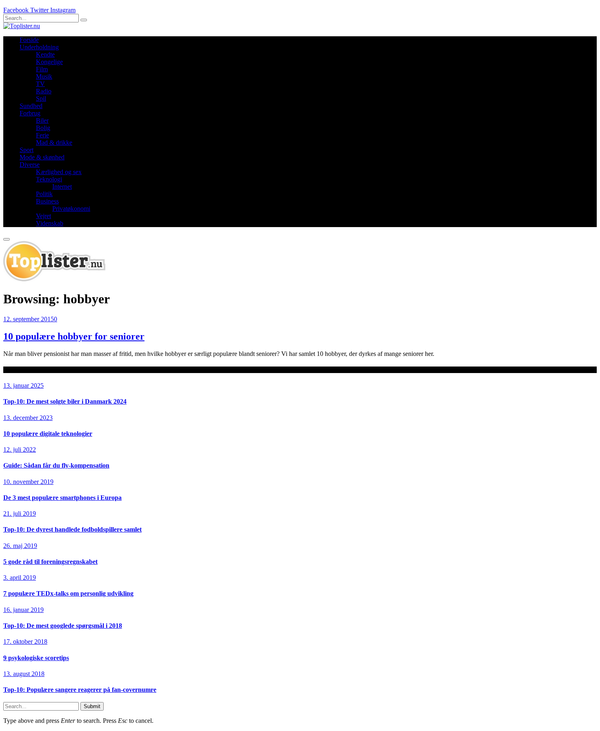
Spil (41, 98)
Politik (44, 193)
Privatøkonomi (71, 208)
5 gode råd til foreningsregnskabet (50, 561)
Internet (62, 186)
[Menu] (6, 239)
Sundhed (31, 105)
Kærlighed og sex (59, 171)
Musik (44, 76)
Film (42, 69)
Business (47, 201)
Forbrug (30, 113)
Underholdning (39, 47)
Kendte (45, 54)
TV (40, 83)
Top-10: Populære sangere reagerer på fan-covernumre (79, 689)
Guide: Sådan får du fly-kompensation (56, 465)
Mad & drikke (54, 142)
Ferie (42, 135)
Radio (43, 91)
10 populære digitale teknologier (47, 433)
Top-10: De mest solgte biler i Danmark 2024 (65, 401)
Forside (29, 39)
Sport (26, 149)
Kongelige (49, 61)
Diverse (30, 164)
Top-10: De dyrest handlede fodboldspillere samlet (72, 529)
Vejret (43, 215)
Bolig (43, 127)
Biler (42, 120)
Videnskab (49, 223)
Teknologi (49, 179)
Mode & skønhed (42, 157)
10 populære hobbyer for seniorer (73, 336)
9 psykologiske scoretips (36, 657)
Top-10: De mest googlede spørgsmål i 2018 (62, 625)
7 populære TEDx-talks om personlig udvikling (68, 593)
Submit (92, 706)
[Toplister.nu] (21, 25)
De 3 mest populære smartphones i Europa (62, 497)
